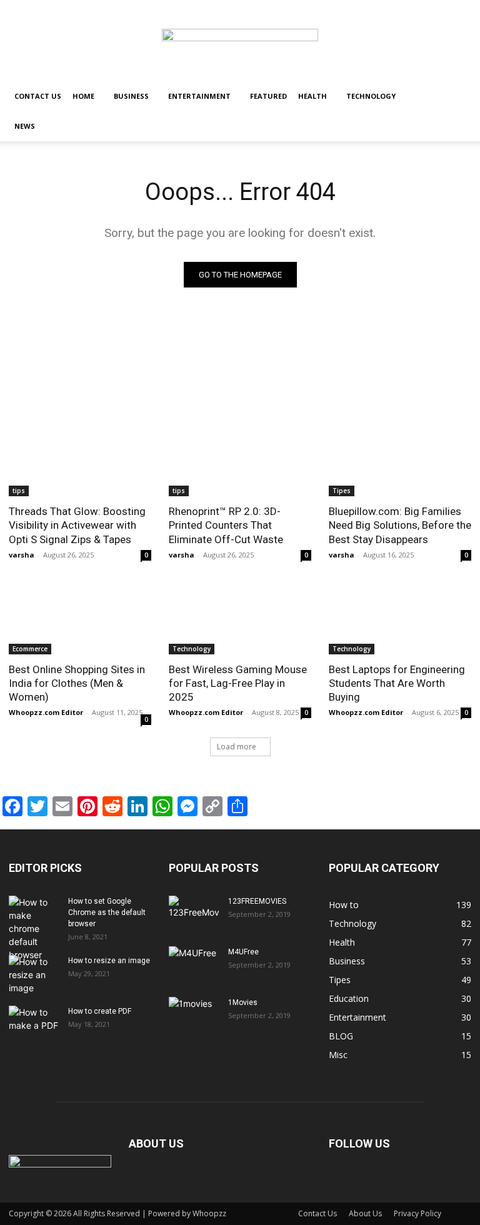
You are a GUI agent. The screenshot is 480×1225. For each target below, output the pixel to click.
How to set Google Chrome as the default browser (107, 912)
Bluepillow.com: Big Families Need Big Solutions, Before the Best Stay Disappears (400, 525)
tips (18, 490)
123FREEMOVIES (257, 901)
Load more (236, 746)
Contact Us (37, 96)
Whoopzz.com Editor (46, 712)
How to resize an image (109, 960)
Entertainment (199, 96)
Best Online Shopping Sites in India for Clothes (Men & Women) (77, 683)
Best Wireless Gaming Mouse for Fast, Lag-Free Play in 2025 (238, 683)
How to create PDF (99, 1011)
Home (83, 96)
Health (312, 96)
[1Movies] (194, 1014)
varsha (21, 554)
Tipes (341, 490)
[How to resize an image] (34, 974)
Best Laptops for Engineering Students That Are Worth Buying (397, 683)
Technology (371, 96)
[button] (456, 96)
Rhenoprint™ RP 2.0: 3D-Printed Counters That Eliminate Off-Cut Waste (226, 525)
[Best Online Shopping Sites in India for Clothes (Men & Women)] (80, 618)
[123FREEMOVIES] (194, 913)
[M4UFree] (194, 963)
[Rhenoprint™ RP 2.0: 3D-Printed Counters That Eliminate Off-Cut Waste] (240, 460)
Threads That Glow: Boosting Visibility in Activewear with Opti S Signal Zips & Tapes (77, 525)
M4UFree (243, 952)
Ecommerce (30, 648)
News (24, 126)
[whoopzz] (240, 41)
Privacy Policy (417, 1213)
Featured (268, 96)
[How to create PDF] (34, 1023)
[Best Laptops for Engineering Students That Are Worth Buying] (400, 618)
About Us (365, 1213)
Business (131, 96)
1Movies (243, 1002)
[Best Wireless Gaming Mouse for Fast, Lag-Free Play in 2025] (240, 618)
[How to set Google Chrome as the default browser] (34, 928)
